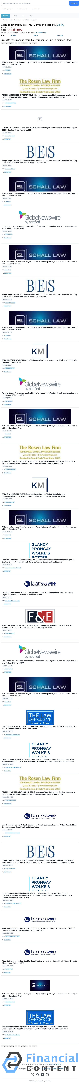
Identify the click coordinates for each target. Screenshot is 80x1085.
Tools (31, 15)
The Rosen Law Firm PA (11, 103)
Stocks (15, 15)
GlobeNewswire (7, 73)
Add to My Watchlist (40, 32)
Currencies (17, 20)
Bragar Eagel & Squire (10, 168)
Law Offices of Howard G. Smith (12, 600)
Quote (13, 35)
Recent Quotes (6, 9)
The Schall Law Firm (10, 1002)
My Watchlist (21, 9)
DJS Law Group (9, 969)
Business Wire (7, 139)
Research (60, 35)
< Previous (5, 43)
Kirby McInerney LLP (10, 135)
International (25, 20)
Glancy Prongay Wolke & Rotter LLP (13, 567)
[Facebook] (37, 1074)
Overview (5, 20)
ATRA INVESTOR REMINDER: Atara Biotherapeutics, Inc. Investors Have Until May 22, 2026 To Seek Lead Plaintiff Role (39, 361)
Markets (5, 15)
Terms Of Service (58, 1069)
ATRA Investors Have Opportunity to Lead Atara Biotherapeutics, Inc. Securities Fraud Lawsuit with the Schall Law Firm (39, 63)
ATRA (60, 24)
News (11, 20)
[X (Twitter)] (33, 1074)
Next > (34, 43)
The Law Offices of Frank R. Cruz (13, 734)
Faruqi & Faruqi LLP (10, 633)
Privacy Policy (46, 1069)
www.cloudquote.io (55, 1064)
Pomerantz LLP (9, 234)
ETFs (23, 15)
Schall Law (8, 70)
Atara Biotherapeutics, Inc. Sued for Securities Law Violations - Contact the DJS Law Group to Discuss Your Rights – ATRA (39, 962)
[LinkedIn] (42, 1074)
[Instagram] (47, 1074)
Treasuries (33, 20)
